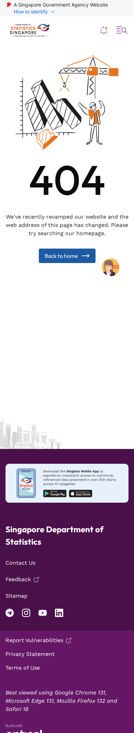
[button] (104, 30)
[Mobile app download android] (67, 483)
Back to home (61, 255)
